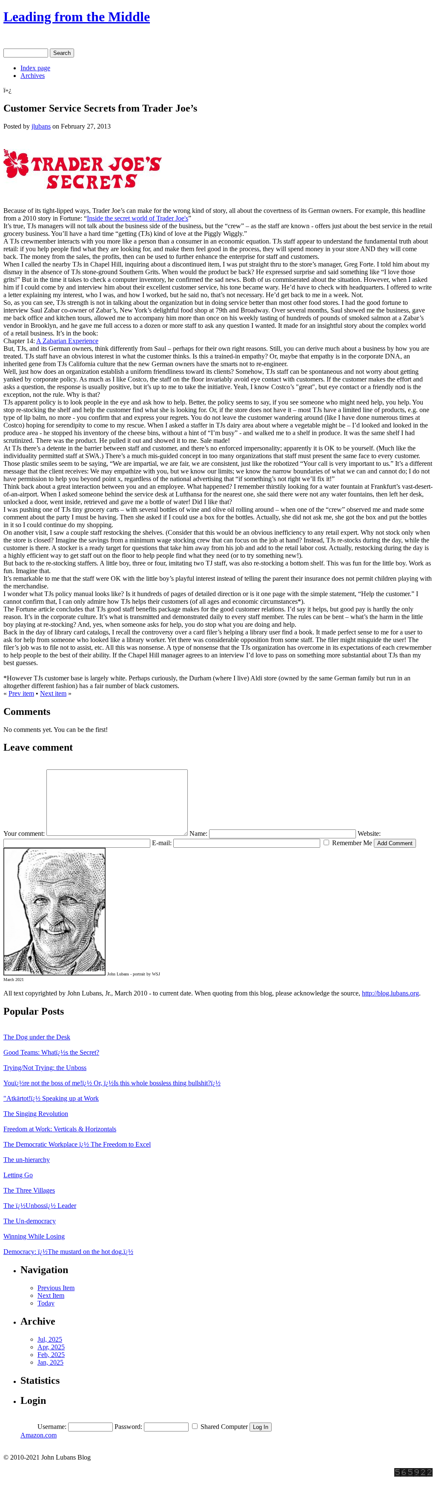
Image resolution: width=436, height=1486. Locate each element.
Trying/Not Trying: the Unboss (44, 1067)
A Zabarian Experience (67, 340)
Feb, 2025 (51, 1354)
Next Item (50, 1295)
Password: (128, 1426)
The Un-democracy (29, 1221)
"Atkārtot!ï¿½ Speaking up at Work (51, 1098)
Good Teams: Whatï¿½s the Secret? (51, 1052)
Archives (32, 75)
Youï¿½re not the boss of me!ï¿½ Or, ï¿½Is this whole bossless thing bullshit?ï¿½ (112, 1083)
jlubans (41, 126)
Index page (35, 68)
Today (45, 1303)
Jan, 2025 (50, 1362)
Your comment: (24, 833)
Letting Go (18, 1175)
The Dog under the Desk (36, 1037)
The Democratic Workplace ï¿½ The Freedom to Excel (77, 1144)
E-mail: (162, 842)
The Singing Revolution (35, 1113)
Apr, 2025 (51, 1347)
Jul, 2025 (49, 1339)
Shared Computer (224, 1426)
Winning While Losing (34, 1236)
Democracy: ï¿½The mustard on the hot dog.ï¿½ (68, 1251)
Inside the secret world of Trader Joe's (137, 218)
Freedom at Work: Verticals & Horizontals (59, 1129)
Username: (51, 1426)
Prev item (21, 693)
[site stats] (420, 1480)
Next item (53, 693)
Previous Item (56, 1287)
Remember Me (352, 842)
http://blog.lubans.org (390, 993)
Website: (369, 833)
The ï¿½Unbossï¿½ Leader (39, 1205)
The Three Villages (29, 1190)
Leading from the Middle (76, 16)
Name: (198, 833)
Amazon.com (38, 1435)
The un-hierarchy (26, 1159)
